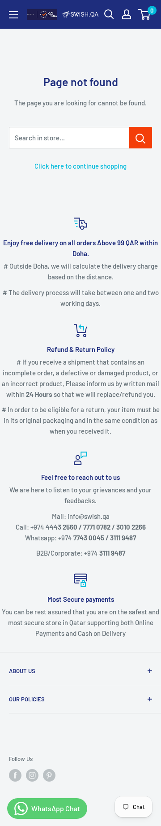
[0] (144, 14)
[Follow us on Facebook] (15, 775)
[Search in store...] (140, 137)
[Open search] (109, 14)
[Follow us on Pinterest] (49, 775)
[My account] (126, 14)
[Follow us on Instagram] (32, 775)
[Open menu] (13, 14)
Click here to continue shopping (80, 166)
